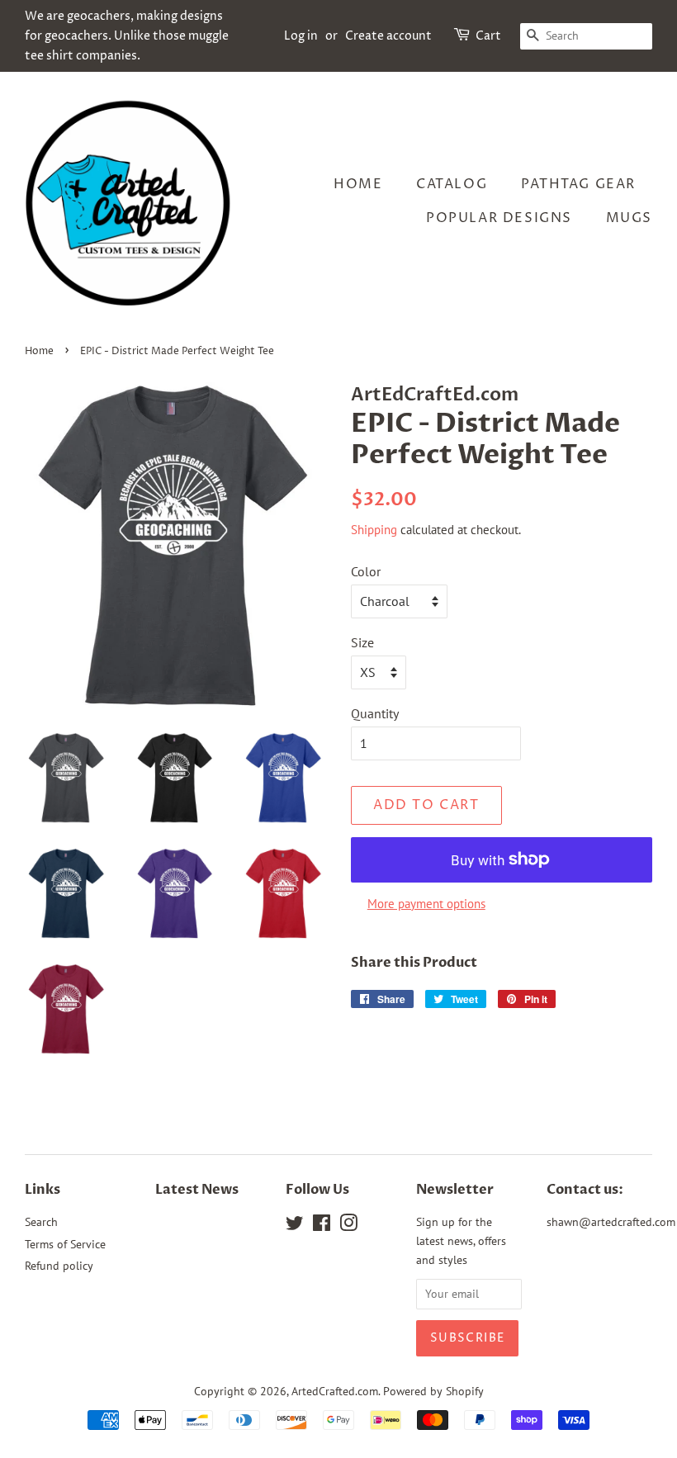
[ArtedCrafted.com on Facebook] (321, 1226)
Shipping (374, 529)
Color (366, 571)
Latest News (197, 1190)
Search (41, 1221)
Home (358, 184)
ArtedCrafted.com (334, 1391)
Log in (301, 36)
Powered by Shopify (433, 1391)
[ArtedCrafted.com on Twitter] (295, 1226)
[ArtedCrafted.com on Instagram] (348, 1226)
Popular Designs (499, 218)
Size (362, 642)
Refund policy (59, 1265)
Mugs (629, 218)
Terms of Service (65, 1244)
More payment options (426, 903)
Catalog (451, 184)
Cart (488, 36)
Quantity (375, 713)
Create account (388, 36)
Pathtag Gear (578, 184)
